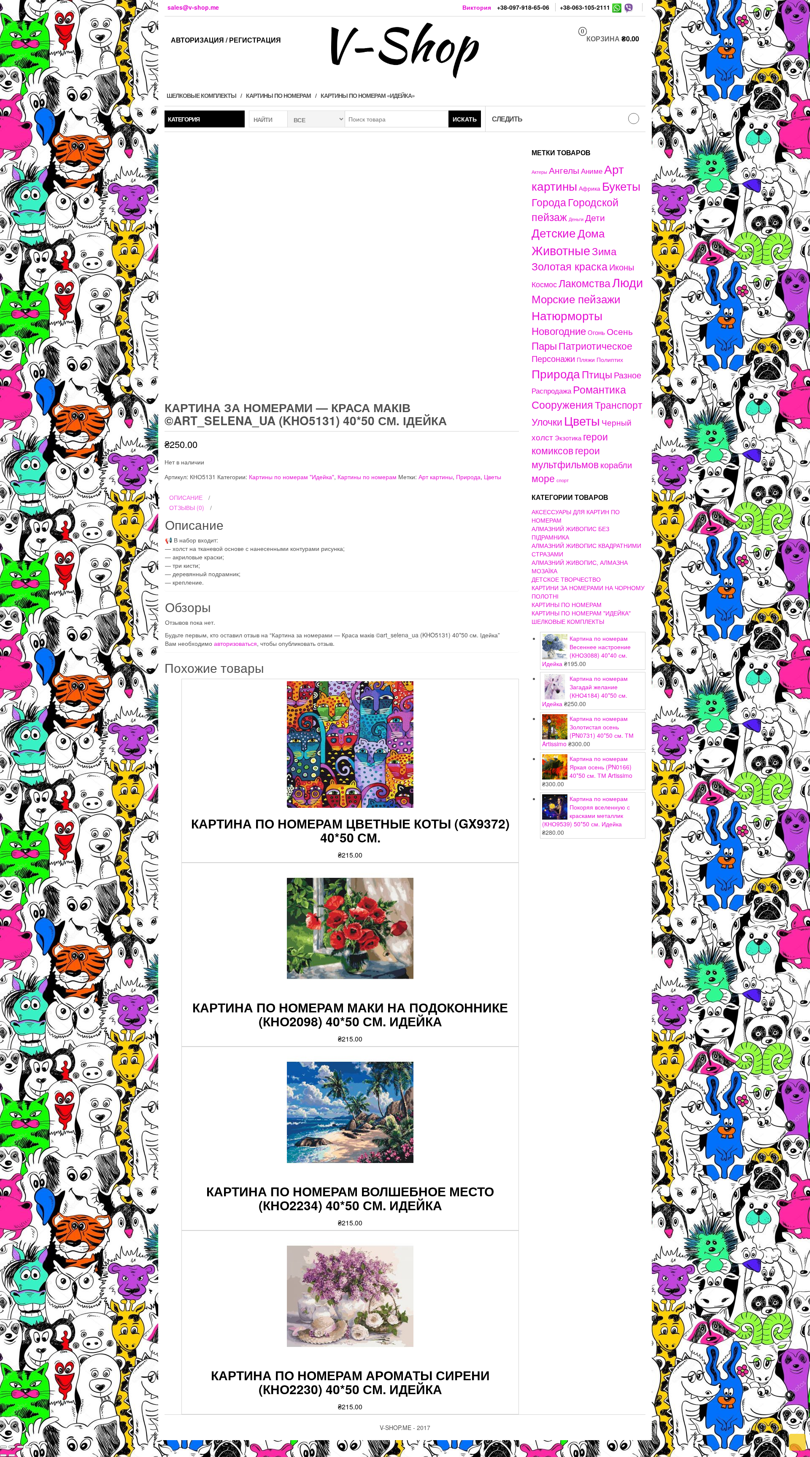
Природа (468, 476)
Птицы (597, 374)
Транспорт (619, 404)
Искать (465, 119)
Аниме (591, 170)
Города (549, 201)
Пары (544, 345)
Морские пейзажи (576, 298)
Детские (554, 232)
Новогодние (559, 330)
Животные (561, 250)
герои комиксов (570, 443)
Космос (544, 284)
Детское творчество (566, 579)
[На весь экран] (20, 1447)
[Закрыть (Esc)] (3, 1447)
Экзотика (568, 437)
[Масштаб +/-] (28, 1447)
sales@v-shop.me (193, 7)
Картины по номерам (278, 95)
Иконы (621, 267)
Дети (595, 217)
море (543, 478)
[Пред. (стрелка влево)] (3, 1455)
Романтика (599, 389)
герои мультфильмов (566, 457)
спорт (562, 480)
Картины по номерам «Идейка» (368, 95)
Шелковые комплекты (201, 95)
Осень (620, 330)
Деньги (576, 219)
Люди (627, 282)
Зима (604, 251)
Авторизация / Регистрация (226, 40)
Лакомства (584, 282)
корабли (616, 465)
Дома (591, 232)
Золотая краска (570, 266)
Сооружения (562, 404)
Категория (184, 119)
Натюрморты (567, 315)
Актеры (539, 171)
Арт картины (435, 476)
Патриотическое (595, 345)
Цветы (492, 476)
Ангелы (564, 170)
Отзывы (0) (186, 507)
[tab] (342, 498)
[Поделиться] (11, 1447)
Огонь (596, 332)
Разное (627, 375)
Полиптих (610, 359)
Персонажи (553, 358)
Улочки (547, 422)
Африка (589, 188)
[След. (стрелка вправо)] (11, 1455)
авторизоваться (235, 643)
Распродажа (551, 391)
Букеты (621, 185)
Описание (185, 497)
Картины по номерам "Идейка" (291, 476)
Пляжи (586, 359)
